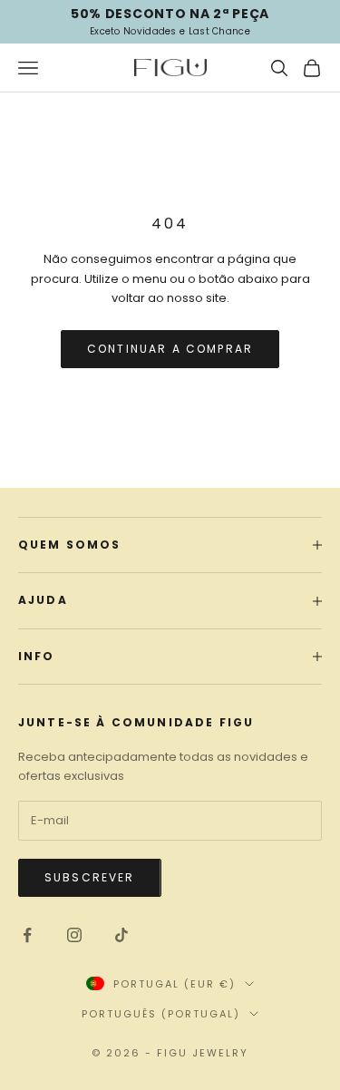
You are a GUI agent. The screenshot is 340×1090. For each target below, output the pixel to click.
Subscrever (89, 877)
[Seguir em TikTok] (121, 935)
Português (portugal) (161, 1014)
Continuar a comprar (170, 348)
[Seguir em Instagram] (74, 935)
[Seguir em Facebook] (27, 935)
